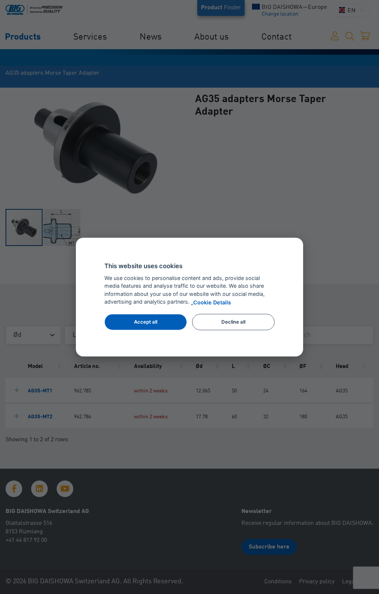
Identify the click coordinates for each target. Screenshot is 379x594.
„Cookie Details (211, 302)
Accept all (145, 322)
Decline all (233, 322)
